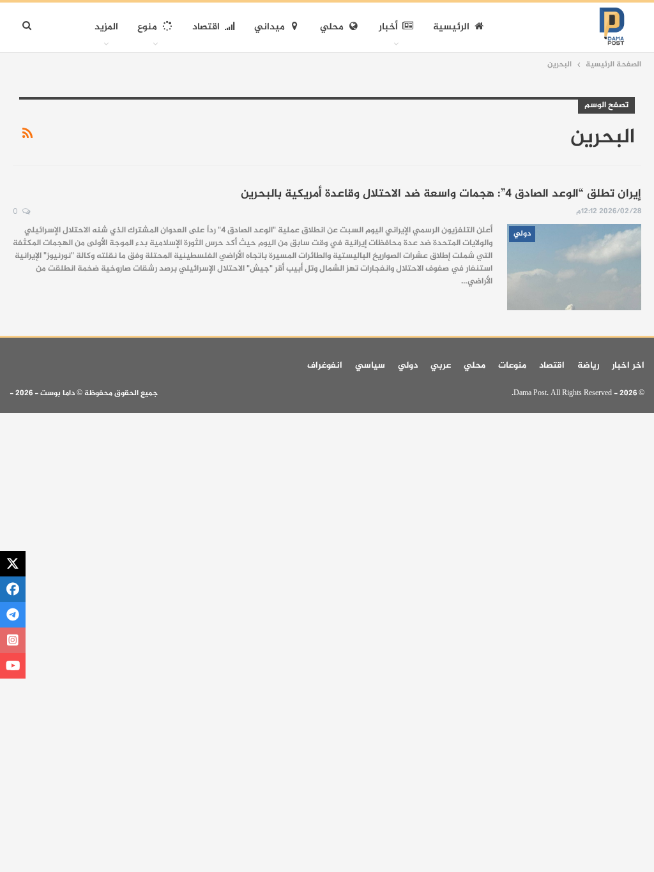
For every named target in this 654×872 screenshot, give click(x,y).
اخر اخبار (628, 365)
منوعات (512, 365)
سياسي (370, 365)
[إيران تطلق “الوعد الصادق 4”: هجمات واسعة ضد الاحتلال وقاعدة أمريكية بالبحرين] (574, 267)
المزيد (106, 27)
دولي (522, 233)
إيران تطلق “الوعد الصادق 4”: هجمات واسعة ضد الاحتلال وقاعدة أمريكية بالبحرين (441, 194)
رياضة (588, 365)
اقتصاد (206, 27)
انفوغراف (324, 365)
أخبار (388, 27)
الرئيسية (451, 27)
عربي (440, 365)
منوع (147, 27)
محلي (332, 27)
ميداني (269, 27)
